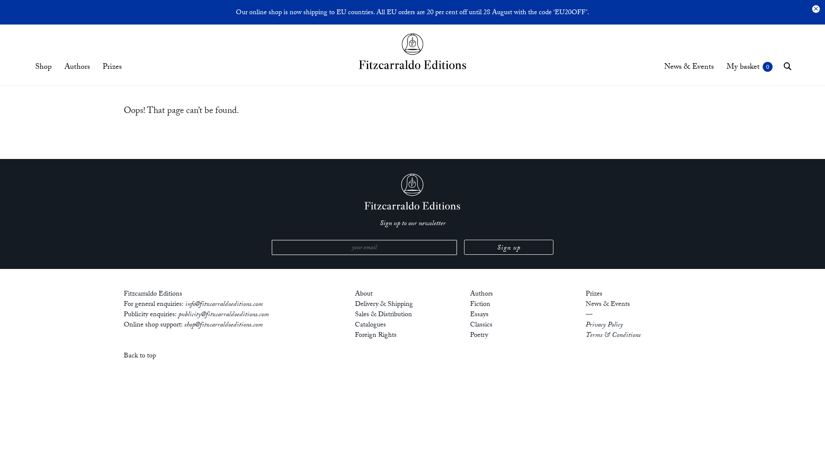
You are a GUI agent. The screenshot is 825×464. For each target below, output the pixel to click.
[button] (787, 66)
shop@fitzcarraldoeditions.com (223, 325)
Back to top (140, 356)
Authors (77, 67)
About (364, 294)
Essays (479, 315)
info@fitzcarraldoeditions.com (224, 305)
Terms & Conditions (613, 336)
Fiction (480, 305)
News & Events (689, 67)
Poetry (479, 336)
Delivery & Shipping (384, 305)
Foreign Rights (376, 336)
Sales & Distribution (383, 315)
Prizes (112, 67)
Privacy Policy (604, 325)
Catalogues (370, 325)
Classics (481, 325)
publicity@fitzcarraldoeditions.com (223, 315)
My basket (743, 67)
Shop (43, 67)
